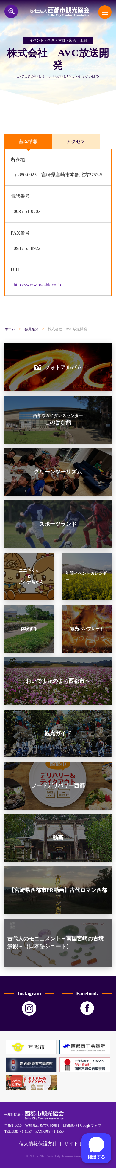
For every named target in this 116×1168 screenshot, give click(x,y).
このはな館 (58, 419)
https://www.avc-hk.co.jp (37, 284)
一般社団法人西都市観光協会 (58, 12)
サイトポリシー (80, 1143)
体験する (29, 628)
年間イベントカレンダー (86, 576)
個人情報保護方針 (38, 1143)
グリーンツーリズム (58, 472)
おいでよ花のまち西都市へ (58, 681)
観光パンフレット (87, 628)
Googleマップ (90, 1125)
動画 (58, 838)
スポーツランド (58, 524)
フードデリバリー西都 (58, 785)
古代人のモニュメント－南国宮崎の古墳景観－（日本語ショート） (55, 942)
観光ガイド (58, 733)
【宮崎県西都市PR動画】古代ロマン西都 (58, 890)
